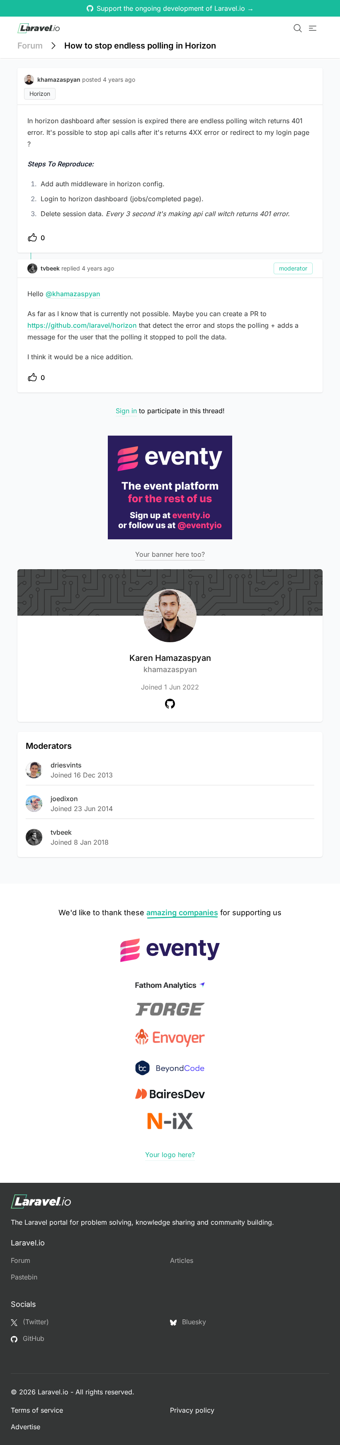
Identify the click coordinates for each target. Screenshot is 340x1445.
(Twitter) (35, 1322)
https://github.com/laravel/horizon (82, 325)
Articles (181, 1260)
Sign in (126, 411)
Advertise (25, 1427)
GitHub (32, 1338)
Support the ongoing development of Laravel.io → (175, 8)
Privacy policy (192, 1410)
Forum (30, 46)
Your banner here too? (170, 554)
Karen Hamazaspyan (170, 663)
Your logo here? (170, 1154)
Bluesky (193, 1322)
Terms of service (37, 1410)
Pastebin (24, 1277)
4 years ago (98, 268)
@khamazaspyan (73, 294)
